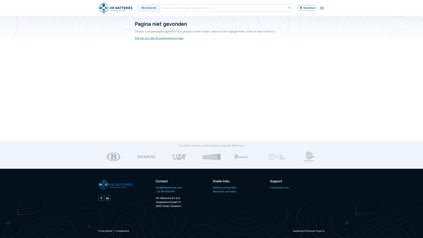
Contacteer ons (279, 187)
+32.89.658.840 (165, 191)
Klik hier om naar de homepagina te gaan (159, 38)
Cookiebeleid (122, 231)
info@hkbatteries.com (169, 187)
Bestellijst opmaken (224, 191)
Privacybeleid (105, 231)
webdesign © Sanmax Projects (309, 231)
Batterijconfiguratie (224, 187)
